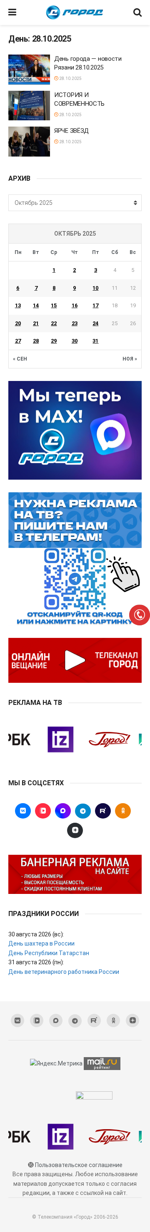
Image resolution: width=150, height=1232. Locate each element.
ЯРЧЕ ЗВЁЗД (72, 130)
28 (36, 341)
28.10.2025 (70, 78)
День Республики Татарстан (48, 953)
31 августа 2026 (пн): (36, 962)
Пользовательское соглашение (78, 1165)
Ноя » (129, 359)
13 (18, 305)
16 (75, 305)
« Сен (20, 359)
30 (75, 341)
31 (95, 341)
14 (36, 305)
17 (95, 305)
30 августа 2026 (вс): (36, 934)
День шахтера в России (41, 943)
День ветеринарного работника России (63, 971)
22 (54, 323)
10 (95, 288)
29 (54, 341)
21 (36, 323)
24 (95, 323)
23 (75, 323)
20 (18, 323)
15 (54, 305)
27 (18, 341)
